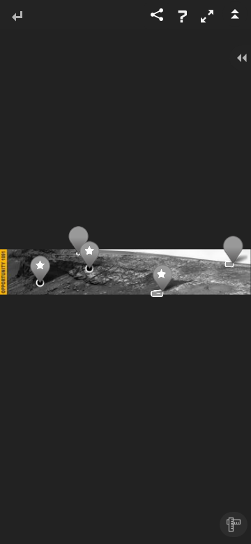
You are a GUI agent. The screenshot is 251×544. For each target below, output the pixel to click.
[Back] (17, 17)
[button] (207, 16)
